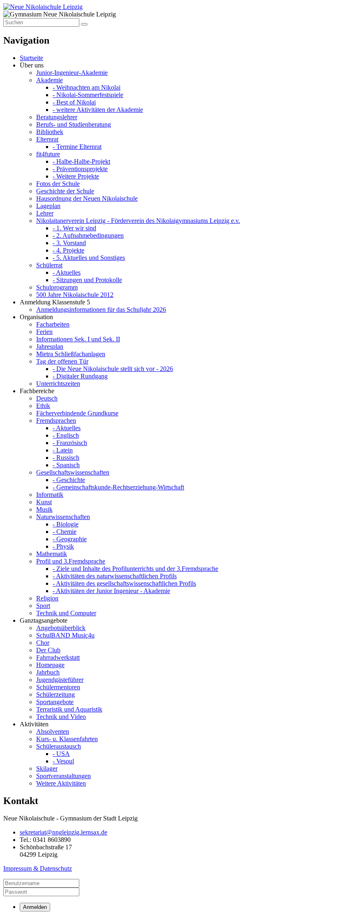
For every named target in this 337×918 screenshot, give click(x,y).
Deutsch (47, 398)
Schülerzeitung (55, 694)
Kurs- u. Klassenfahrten (67, 738)
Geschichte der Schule (65, 191)
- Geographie (70, 539)
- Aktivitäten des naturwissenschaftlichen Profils (115, 576)
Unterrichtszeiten (58, 383)
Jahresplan (49, 346)
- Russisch (66, 457)
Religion (47, 598)
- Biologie (65, 524)
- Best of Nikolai (74, 102)
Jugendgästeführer (59, 679)
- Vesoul (63, 761)
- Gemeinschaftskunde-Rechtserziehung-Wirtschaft (118, 487)
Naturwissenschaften (63, 516)
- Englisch (66, 435)
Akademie (49, 79)
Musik (44, 509)
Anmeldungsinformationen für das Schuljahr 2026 (101, 309)
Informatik (49, 494)
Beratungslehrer (56, 117)
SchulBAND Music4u (65, 635)
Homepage (50, 664)
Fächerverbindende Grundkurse (77, 413)
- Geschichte (69, 479)
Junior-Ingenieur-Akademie (72, 72)
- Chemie (64, 531)
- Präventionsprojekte (80, 168)
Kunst (44, 501)
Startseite (31, 57)
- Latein (63, 450)
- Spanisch (66, 464)
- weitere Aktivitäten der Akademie (98, 109)
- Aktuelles (67, 272)
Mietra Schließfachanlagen (70, 353)
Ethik (43, 405)
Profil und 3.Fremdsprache (70, 561)
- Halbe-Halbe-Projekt (81, 161)
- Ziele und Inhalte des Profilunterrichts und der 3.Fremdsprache (135, 568)
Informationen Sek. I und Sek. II (78, 339)
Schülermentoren (58, 687)
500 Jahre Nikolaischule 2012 (74, 294)
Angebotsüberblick (60, 627)
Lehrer (44, 213)
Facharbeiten (52, 324)
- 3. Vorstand (69, 242)
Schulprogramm (57, 287)
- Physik (63, 546)
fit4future (48, 154)
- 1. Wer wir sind (74, 228)
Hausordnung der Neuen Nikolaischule (87, 198)
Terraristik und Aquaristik (69, 709)
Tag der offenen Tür (62, 361)
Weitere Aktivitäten (61, 783)
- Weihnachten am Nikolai (86, 87)
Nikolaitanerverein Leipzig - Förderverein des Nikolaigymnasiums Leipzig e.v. (138, 220)
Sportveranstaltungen (63, 775)
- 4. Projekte (68, 250)
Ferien (44, 331)
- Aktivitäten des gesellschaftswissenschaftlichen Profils (124, 583)
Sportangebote (55, 701)
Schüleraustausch (58, 746)
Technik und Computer (66, 613)
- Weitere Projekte (76, 176)
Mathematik (51, 553)
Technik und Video (61, 716)
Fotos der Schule (58, 183)
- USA (61, 753)
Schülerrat (49, 265)
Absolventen (52, 731)
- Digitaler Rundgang (80, 376)
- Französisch (70, 442)
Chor (42, 642)
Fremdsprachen (56, 420)
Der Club (48, 650)
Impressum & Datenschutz (37, 868)
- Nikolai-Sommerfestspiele (88, 94)
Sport (43, 605)
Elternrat (47, 139)
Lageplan (48, 205)
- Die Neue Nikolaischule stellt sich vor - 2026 (113, 368)
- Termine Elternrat (77, 146)
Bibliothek (49, 131)
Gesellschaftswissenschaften (72, 472)
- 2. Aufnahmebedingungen (88, 235)
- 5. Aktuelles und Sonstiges (89, 257)
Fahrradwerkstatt (58, 657)
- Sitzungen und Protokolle (87, 279)
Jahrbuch (48, 672)
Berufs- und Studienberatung (73, 124)
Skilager (47, 768)
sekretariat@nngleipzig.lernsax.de (63, 832)
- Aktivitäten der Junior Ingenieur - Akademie (111, 590)
